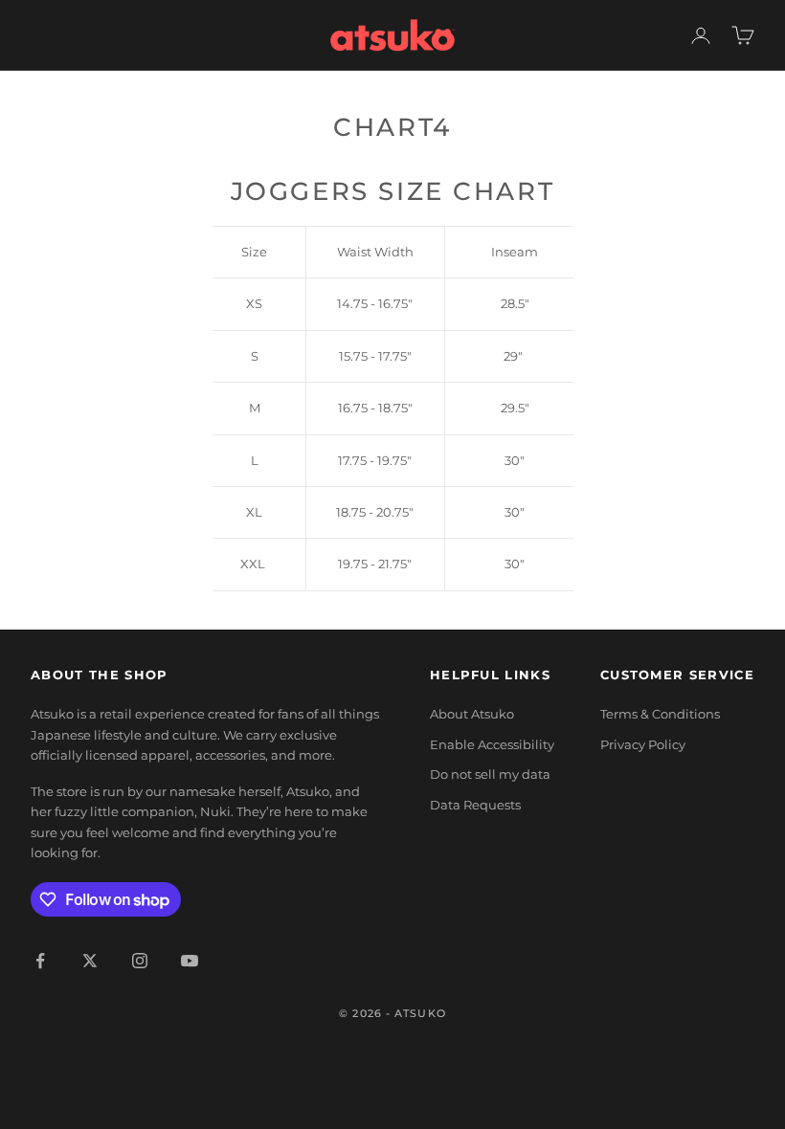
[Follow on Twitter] (90, 960)
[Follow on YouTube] (189, 960)
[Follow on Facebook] (40, 960)
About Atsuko (472, 713)
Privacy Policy (642, 744)
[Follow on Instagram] (139, 960)
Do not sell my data (490, 774)
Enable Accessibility (492, 744)
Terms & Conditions (660, 713)
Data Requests (475, 804)
